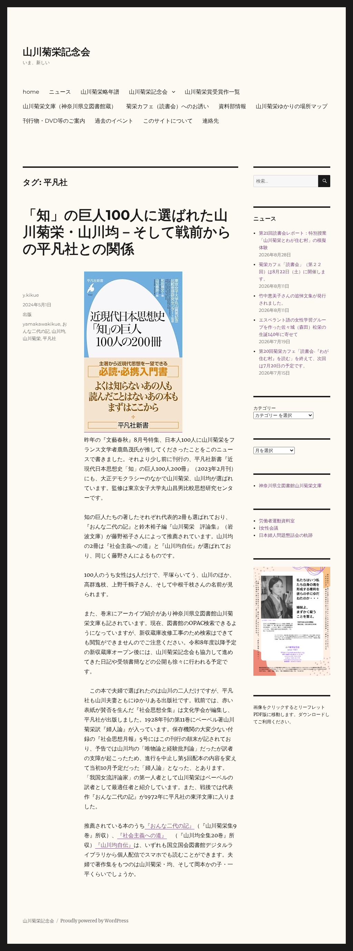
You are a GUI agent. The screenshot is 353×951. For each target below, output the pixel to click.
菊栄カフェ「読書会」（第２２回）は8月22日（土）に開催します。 (292, 272)
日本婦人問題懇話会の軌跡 (286, 535)
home (31, 92)
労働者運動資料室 (277, 521)
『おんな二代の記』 (169, 825)
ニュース (60, 92)
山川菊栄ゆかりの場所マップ (291, 106)
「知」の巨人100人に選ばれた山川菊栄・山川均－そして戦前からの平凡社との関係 (127, 231)
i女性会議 (268, 528)
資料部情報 (232, 106)
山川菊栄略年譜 (100, 92)
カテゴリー (264, 408)
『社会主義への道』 (142, 835)
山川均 (58, 331)
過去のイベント (114, 120)
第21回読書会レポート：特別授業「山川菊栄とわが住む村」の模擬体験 (292, 240)
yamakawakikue (41, 324)
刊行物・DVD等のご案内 (54, 120)
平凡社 (49, 338)
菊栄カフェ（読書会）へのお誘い (167, 106)
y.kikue (31, 295)
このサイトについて (168, 120)
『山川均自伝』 (114, 844)
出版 (27, 314)
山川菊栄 (32, 338)
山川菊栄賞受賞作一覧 (212, 92)
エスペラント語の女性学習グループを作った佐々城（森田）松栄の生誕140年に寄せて (292, 327)
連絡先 (210, 120)
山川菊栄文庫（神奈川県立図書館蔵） (70, 106)
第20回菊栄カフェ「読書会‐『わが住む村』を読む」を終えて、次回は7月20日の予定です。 (294, 358)
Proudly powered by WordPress (94, 921)
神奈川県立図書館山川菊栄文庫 (290, 486)
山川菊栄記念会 (56, 52)
